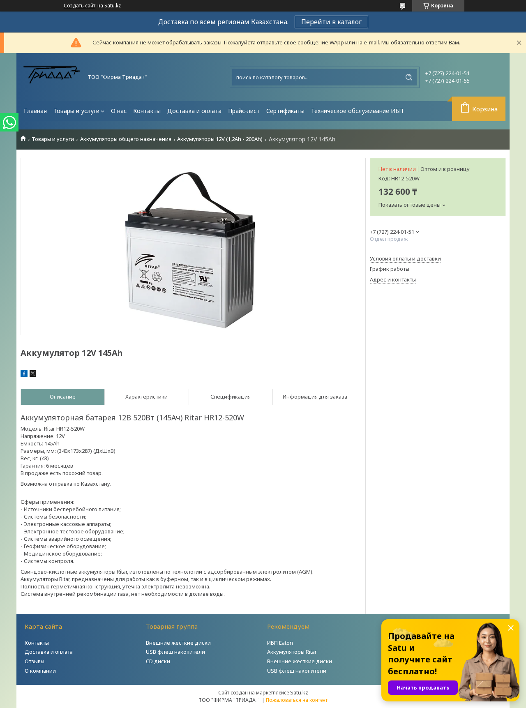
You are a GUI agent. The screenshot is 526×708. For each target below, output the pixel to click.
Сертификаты (285, 111)
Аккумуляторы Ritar (292, 651)
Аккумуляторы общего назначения (125, 139)
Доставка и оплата (194, 111)
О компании (40, 670)
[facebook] (24, 374)
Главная (35, 111)
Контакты (147, 111)
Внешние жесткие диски (178, 642)
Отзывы (34, 661)
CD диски (158, 661)
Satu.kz (299, 692)
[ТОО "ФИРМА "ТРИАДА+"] (51, 77)
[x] (33, 374)
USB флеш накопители (175, 651)
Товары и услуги (76, 111)
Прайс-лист (244, 111)
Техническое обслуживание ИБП (357, 111)
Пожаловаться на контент (297, 699)
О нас (119, 111)
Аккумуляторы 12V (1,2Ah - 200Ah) (220, 139)
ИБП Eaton (280, 642)
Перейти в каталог (331, 21)
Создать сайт (79, 6)
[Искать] (409, 77)
